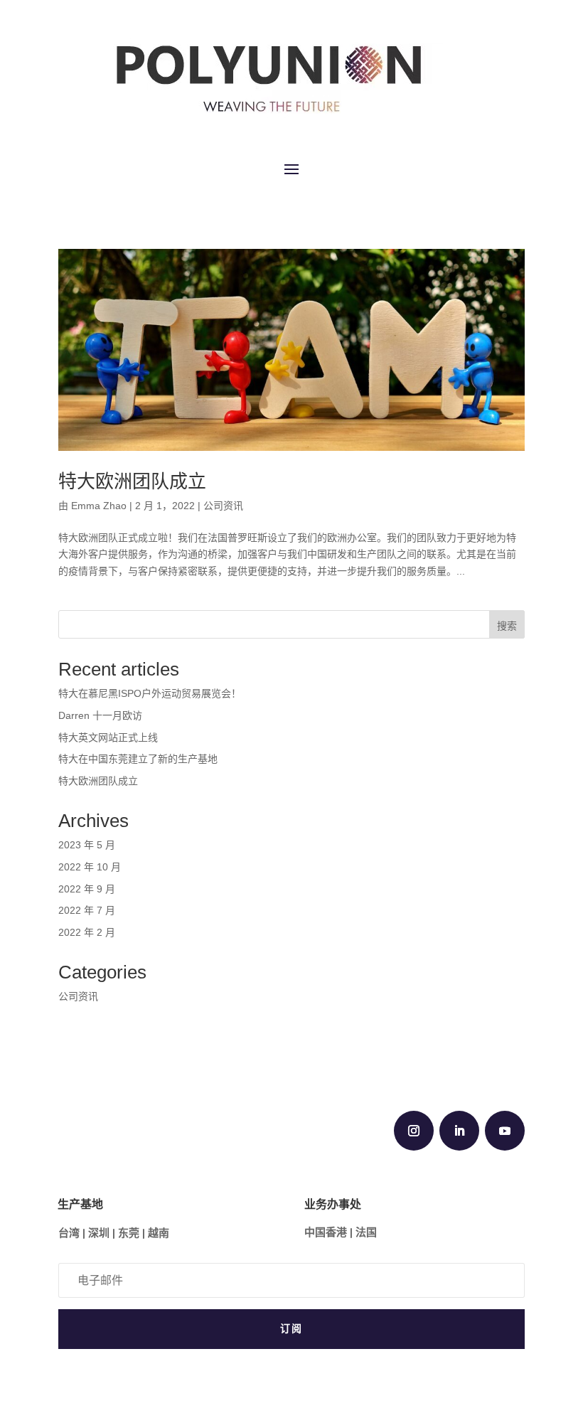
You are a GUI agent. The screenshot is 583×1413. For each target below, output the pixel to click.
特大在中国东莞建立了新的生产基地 (138, 758)
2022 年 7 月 (86, 910)
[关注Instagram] (414, 1131)
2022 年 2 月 (86, 932)
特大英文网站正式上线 (108, 737)
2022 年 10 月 (89, 867)
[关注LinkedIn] (459, 1131)
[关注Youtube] (505, 1131)
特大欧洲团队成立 (132, 481)
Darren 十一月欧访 (100, 715)
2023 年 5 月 (86, 845)
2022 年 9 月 (86, 889)
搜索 (507, 625)
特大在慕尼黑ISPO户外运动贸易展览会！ (149, 693)
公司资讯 (223, 505)
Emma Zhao (99, 505)
